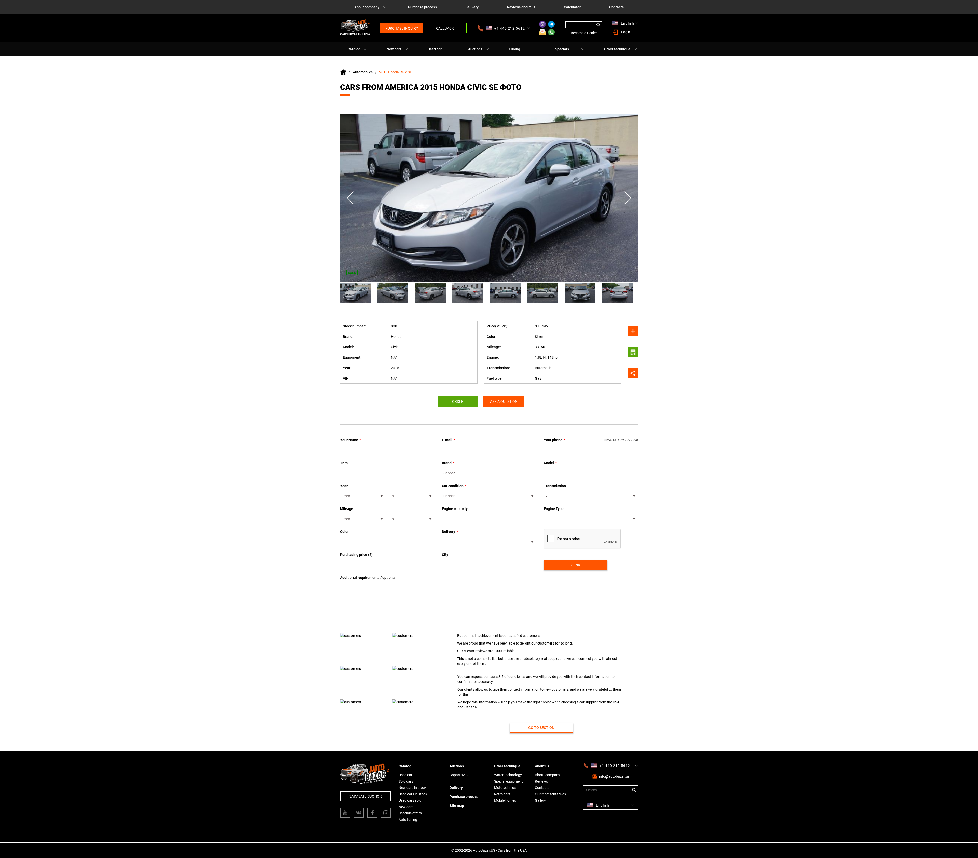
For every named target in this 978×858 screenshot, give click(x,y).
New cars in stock (412, 788)
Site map (457, 805)
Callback (445, 28)
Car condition (454, 486)
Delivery (472, 7)
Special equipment (508, 781)
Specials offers (410, 813)
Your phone (591, 440)
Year (344, 486)
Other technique (617, 49)
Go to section (541, 728)
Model (550, 463)
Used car (435, 49)
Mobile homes (505, 800)
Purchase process (422, 7)
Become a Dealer (584, 33)
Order (458, 401)
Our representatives (550, 794)
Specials (562, 49)
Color (344, 532)
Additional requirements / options (367, 577)
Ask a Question (504, 401)
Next (627, 198)
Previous (350, 198)
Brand (448, 463)
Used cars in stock (413, 794)
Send (575, 565)
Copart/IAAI (459, 775)
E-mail (448, 440)
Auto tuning (408, 819)
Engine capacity (455, 509)
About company (366, 7)
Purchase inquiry (401, 28)
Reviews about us (521, 7)
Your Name (350, 440)
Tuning (514, 49)
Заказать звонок (365, 796)
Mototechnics (505, 788)
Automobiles (363, 72)
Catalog (354, 49)
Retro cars (502, 794)
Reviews (541, 781)
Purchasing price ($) (356, 555)
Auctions (475, 49)
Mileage (346, 509)
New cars (394, 49)
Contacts (616, 7)
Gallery (540, 800)
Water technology (508, 775)
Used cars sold (410, 800)
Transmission (555, 486)
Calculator (572, 7)
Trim (344, 463)
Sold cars (406, 781)
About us (542, 766)
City (445, 555)
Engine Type (554, 509)
